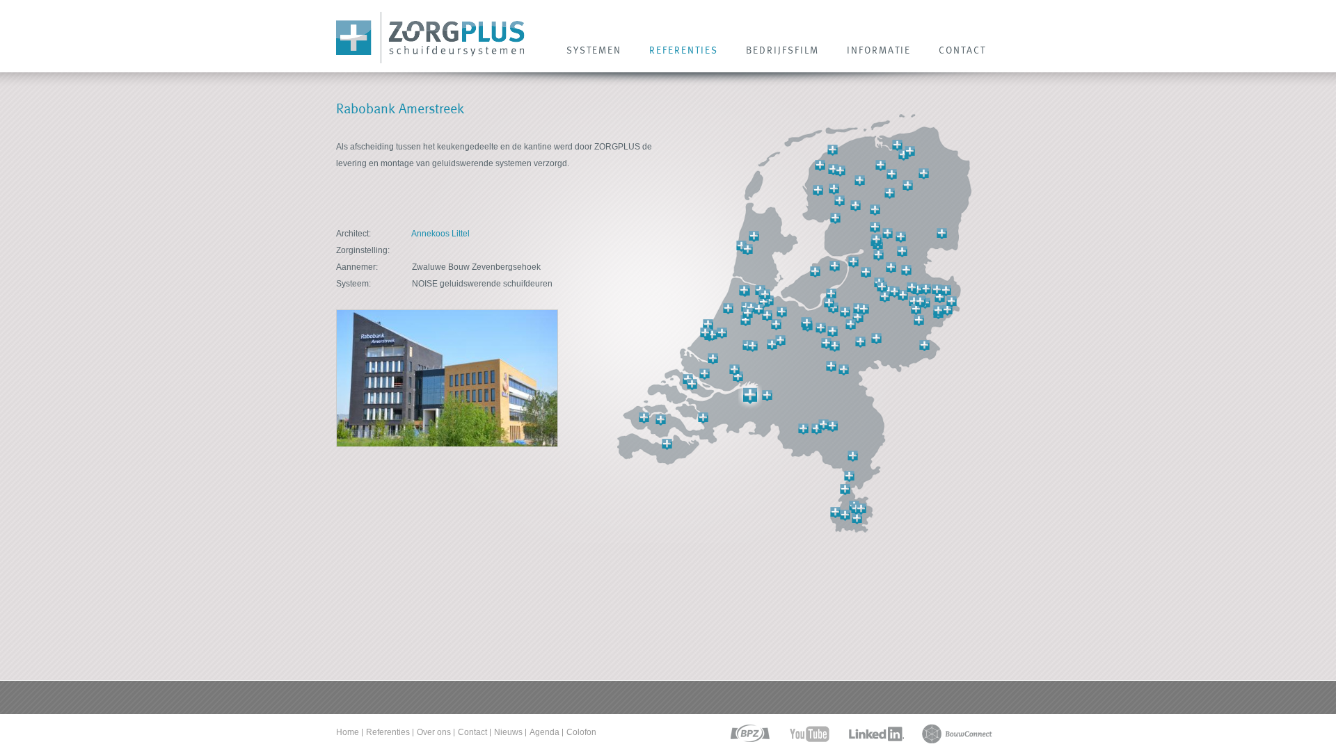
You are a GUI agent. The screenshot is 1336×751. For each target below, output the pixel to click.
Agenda (544, 732)
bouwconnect (957, 734)
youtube (809, 734)
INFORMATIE (879, 50)
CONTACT (962, 50)
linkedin (876, 734)
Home (347, 732)
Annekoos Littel (440, 234)
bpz (749, 734)
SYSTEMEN (593, 50)
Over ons (434, 732)
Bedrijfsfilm (782, 50)
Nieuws (508, 732)
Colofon (581, 732)
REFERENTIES (683, 50)
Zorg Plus (430, 38)
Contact (472, 732)
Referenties (388, 732)
